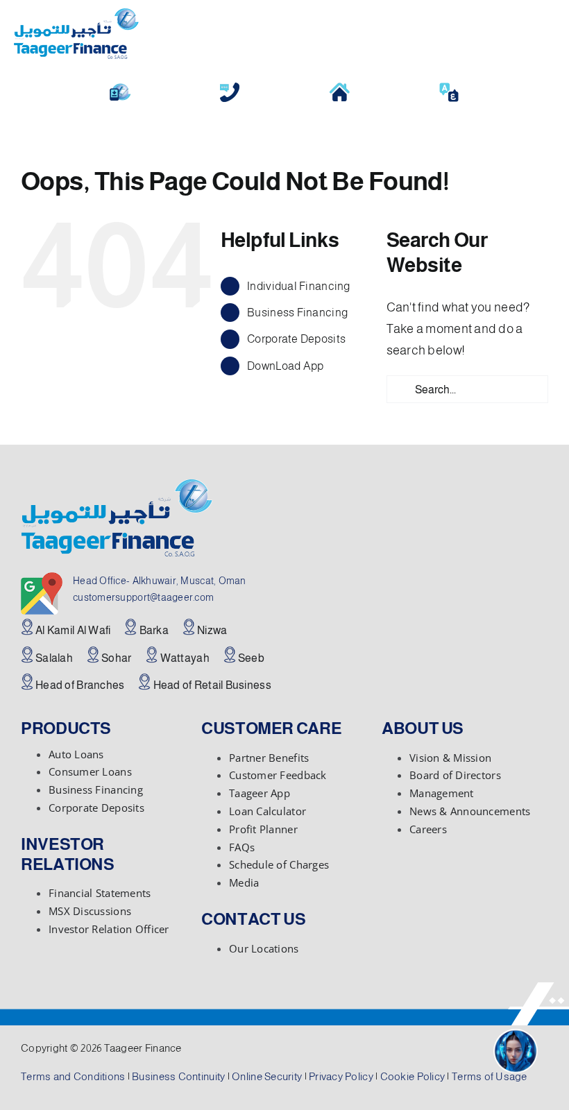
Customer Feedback (278, 775)
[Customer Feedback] (230, 87)
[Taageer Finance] (76, 15)
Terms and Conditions (73, 1076)
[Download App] (120, 87)
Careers (428, 829)
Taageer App (259, 793)
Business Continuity (178, 1076)
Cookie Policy (412, 1076)
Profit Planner (263, 829)
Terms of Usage (489, 1076)
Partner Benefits (269, 758)
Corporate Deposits (296, 339)
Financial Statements (100, 893)
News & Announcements (469, 811)
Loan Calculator (267, 811)
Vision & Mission (450, 758)
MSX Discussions (90, 911)
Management (441, 793)
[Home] (339, 87)
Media (244, 882)
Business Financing (297, 312)
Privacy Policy (341, 1076)
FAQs (242, 847)
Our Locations (264, 948)
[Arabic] (449, 87)
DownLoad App (285, 366)
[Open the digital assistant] (515, 1051)
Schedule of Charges (279, 864)
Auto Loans (76, 754)
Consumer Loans (90, 771)
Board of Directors (455, 775)
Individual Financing (298, 286)
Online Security (267, 1076)
